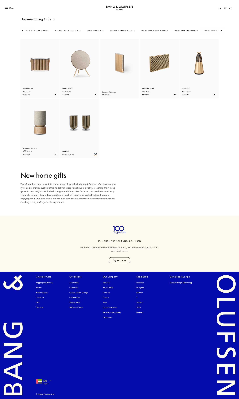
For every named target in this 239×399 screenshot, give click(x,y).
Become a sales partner (112, 312)
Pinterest (139, 312)
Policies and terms (76, 307)
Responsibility (108, 287)
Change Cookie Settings (78, 292)
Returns (39, 287)
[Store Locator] (225, 8)
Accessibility (74, 283)
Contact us (40, 297)
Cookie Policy (74, 297)
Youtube (139, 302)
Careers (106, 297)
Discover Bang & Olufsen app (181, 283)
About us (106, 283)
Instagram (140, 287)
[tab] (36, 30)
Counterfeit (73, 287)
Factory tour (107, 317)
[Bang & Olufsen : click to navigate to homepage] (119, 8)
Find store (39, 307)
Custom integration (110, 307)
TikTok (138, 307)
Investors (106, 292)
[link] (219, 8)
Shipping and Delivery (44, 283)
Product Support (42, 292)
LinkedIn (139, 292)
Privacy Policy (74, 302)
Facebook (140, 283)
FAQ (37, 302)
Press (105, 302)
